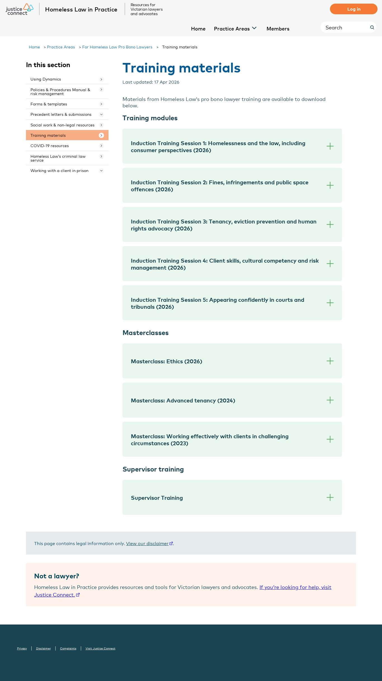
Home (34, 46)
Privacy (22, 648)
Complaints (68, 648)
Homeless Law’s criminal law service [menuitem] (58, 157)
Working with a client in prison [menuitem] (59, 170)
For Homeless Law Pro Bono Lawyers (117, 46)
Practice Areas (61, 46)
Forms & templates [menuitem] (48, 103)
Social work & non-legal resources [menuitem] (62, 124)
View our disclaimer (147, 543)
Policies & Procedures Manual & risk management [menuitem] (60, 91)
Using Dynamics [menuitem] (45, 78)
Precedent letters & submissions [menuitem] (60, 114)
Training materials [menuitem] (48, 135)
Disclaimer (43, 648)
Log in (353, 9)
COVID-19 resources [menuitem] (49, 145)
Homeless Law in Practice (81, 9)
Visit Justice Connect (100, 648)
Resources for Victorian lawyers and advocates (147, 9)
